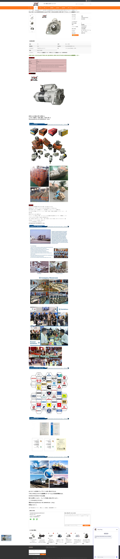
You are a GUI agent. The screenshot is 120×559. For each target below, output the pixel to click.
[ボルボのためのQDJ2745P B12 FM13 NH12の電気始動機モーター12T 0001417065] (42, 536)
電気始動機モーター (38, 10)
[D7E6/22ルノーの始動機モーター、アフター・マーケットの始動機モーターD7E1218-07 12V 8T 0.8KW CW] (59, 536)
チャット (76, 7)
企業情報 (51, 7)
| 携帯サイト (55, 547)
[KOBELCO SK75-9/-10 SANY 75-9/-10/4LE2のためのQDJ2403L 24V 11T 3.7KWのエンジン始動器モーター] (68, 536)
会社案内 (57, 7)
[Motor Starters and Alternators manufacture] (53, 26)
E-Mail (47, 547)
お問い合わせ (70, 7)
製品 (36, 7)
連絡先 (87, 525)
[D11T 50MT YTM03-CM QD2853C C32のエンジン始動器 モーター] (86, 536)
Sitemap (50, 547)
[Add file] (95, 557)
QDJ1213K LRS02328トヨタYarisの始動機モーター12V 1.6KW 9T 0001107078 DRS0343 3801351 (51, 541)
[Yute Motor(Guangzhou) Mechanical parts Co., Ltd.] (35, 4)
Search (90, 4)
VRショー (46, 7)
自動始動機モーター (53, 507)
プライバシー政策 (36, 558)
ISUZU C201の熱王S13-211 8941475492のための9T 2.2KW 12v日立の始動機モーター (33, 541)
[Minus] (117, 529)
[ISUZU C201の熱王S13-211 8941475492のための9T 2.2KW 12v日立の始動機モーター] (33, 536)
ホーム (31, 7)
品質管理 (63, 7)
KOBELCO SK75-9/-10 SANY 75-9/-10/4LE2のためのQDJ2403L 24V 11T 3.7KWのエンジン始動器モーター (68, 541)
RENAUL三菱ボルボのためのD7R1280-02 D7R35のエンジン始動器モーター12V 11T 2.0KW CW (77, 541)
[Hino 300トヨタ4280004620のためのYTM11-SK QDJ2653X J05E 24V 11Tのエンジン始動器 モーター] (32, 23)
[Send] (117, 557)
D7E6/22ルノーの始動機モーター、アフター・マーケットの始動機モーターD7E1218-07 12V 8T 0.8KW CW (59, 541)
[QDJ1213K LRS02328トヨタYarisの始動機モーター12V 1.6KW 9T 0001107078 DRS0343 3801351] (51, 536)
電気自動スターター (35, 507)
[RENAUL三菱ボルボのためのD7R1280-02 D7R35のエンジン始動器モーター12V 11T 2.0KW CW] (77, 536)
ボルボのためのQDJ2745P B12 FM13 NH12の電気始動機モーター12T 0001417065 (42, 541)
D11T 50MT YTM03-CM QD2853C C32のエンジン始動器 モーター (86, 541)
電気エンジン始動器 (44, 507)
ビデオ (40, 7)
